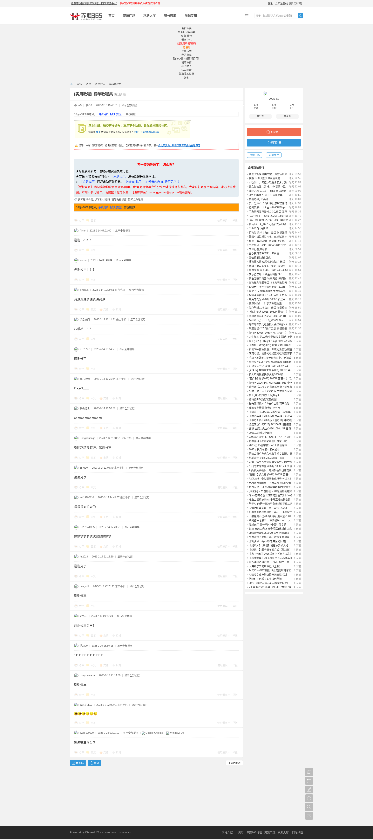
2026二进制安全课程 (260, 432)
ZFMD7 (84, 467)
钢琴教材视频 (102, 199)
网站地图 (297, 832)
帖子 (258, 15)
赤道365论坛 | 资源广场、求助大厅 (267, 832)
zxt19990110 (87, 497)
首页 (111, 15)
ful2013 (84, 556)
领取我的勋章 (186, 73)
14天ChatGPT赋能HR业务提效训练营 (270, 570)
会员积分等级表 (186, 32)
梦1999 (84, 645)
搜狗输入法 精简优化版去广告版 (267, 261)
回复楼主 (275, 131)
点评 (81, 220)
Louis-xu (274, 98)
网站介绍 (227, 832)
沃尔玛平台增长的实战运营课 (265, 578)
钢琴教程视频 (118, 199)
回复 (93, 220)
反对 (118, 309)
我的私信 (186, 62)
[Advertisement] (186, 797)
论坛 (79, 84)
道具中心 (186, 39)
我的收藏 (186, 54)
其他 (186, 77)
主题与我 (186, 50)
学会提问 (85, 319)
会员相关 (186, 28)
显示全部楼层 (129, 105)
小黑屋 (239, 832)
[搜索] (300, 15)
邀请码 (186, 47)
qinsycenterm (87, 675)
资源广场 (129, 15)
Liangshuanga (87, 438)
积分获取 (170, 15)
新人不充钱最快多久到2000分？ (267, 374)
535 (274, 104)
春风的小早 (86, 704)
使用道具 (222, 220)
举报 (235, 220)
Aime (82, 230)
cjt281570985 (87, 527)
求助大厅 (149, 15)
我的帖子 (186, 66)
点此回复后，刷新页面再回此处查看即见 (179, 145)
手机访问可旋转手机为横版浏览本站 (139, 3)
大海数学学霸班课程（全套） (265, 566)
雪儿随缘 (85, 378)
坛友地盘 (186, 69)
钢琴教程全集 (85, 199)
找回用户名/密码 (186, 43)
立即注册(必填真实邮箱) (288, 3)
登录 (270, 3)
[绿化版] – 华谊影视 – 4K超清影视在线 (270, 491)
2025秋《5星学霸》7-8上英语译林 (268, 445)
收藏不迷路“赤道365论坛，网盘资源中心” (94, 3)
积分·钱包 (186, 35)
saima (83, 260)
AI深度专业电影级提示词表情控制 (268, 574)
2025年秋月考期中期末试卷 (264, 449)
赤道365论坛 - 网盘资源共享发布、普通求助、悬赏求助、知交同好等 (71, 84)
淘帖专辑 (191, 15)
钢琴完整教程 (135, 199)
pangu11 (84, 586)
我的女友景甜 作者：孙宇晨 (264, 407)
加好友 (260, 116)
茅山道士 (85, 408)
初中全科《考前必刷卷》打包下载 (268, 441)
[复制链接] (120, 94)
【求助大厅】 (119, 176)
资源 (88, 84)
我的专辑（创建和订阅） (186, 58)
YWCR (83, 616)
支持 (106, 309)
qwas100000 (87, 732)
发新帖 (80, 763)
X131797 (85, 349)
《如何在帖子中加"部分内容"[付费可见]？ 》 (152, 181)
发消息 (287, 116)
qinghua (84, 289)
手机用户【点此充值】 (111, 207)
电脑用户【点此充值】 (111, 114)
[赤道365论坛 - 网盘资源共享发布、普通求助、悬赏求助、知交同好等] (86, 21)
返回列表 (236, 762)
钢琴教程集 (115, 84)
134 (256, 104)
